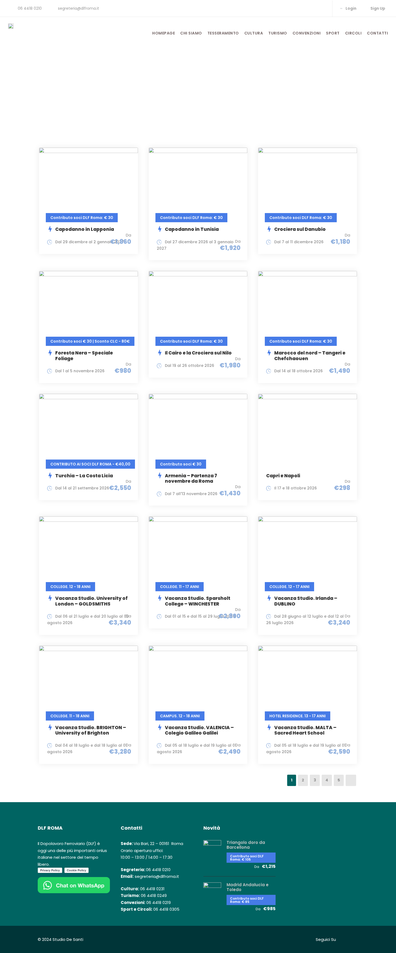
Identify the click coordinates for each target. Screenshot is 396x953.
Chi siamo (191, 33)
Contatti (377, 33)
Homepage (163, 33)
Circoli (353, 33)
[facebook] (304, 8)
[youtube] (322, 8)
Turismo (277, 33)
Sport (333, 33)
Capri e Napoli (283, 475)
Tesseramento (223, 33)
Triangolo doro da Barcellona (246, 845)
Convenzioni (307, 33)
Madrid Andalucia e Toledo (248, 887)
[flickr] (313, 8)
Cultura (253, 33)
